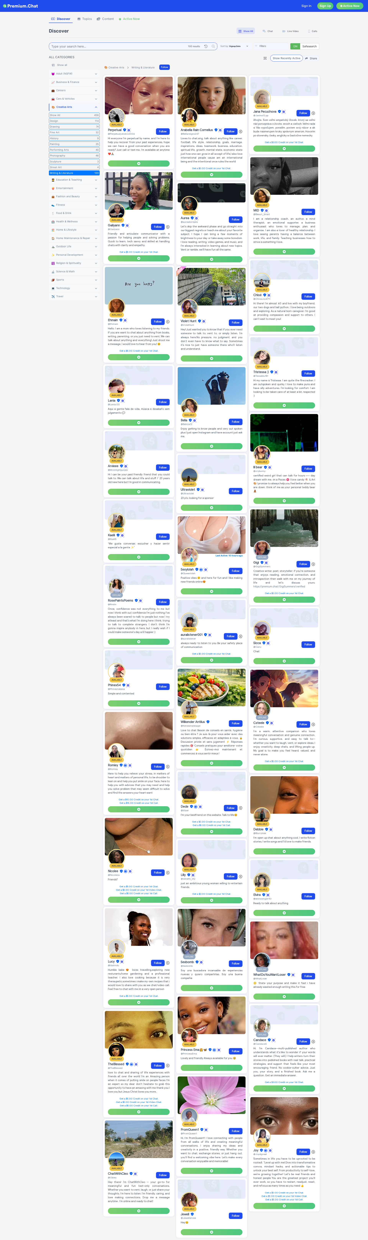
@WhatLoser (260, 978)
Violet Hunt (189, 321)
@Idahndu (113, 965)
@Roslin (112, 604)
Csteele (259, 723)
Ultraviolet (188, 490)
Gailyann (114, 225)
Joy (256, 1150)
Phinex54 (115, 685)
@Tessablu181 (260, 375)
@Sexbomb (187, 965)
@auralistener (188, 638)
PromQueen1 (190, 1130)
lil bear (258, 467)
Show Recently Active (286, 58)
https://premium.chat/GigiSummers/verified (279, 586)
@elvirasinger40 (262, 898)
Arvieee (113, 466)
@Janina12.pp (260, 115)
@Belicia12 (186, 424)
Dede (185, 807)
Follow (164, 67)
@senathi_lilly (188, 878)
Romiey (113, 765)
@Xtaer (185, 810)
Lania (112, 401)
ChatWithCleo (118, 1174)
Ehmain (113, 320)
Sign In (306, 6)
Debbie (258, 829)
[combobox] (271, 46)
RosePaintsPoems (121, 600)
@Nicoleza (114, 874)
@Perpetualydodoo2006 (121, 133)
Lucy (111, 961)
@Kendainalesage (190, 725)
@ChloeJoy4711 (261, 298)
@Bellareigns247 (190, 133)
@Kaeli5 (112, 539)
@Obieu (112, 1177)
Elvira (257, 895)
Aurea (185, 218)
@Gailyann (114, 229)
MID (256, 210)
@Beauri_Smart (261, 214)
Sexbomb (188, 962)
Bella (184, 420)
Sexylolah (188, 569)
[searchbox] (277, 46)
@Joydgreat (260, 1154)
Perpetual (115, 130)
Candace (260, 1040)
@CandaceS (260, 1043)
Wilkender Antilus (193, 722)
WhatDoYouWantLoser (270, 975)
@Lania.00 (114, 404)
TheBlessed (116, 1064)
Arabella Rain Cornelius (197, 130)
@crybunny (259, 471)
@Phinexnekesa (116, 689)
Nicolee (113, 871)
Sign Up (325, 6)
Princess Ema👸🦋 (194, 1050)
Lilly (183, 875)
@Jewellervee (188, 1217)
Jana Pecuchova (265, 112)
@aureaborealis (189, 221)
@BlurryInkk (259, 833)
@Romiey (113, 769)
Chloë (257, 295)
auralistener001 (192, 635)
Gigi (256, 563)
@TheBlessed (115, 1067)
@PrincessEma (189, 1053)
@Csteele (258, 726)
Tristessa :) (261, 372)
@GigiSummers (261, 566)
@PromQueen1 (189, 1133)
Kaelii (112, 535)
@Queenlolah (188, 573)
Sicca (257, 643)
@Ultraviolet (187, 493)
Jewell (185, 1214)
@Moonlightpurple (118, 469)
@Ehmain (113, 323)
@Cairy (257, 646)
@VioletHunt (187, 324)
